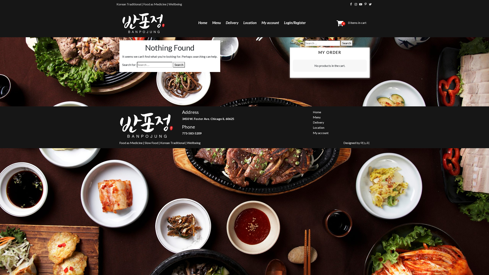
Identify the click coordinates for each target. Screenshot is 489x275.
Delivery (232, 22)
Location (250, 22)
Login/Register (295, 22)
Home (202, 22)
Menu (216, 22)
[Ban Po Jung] (143, 22)
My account (270, 22)
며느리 (365, 143)
